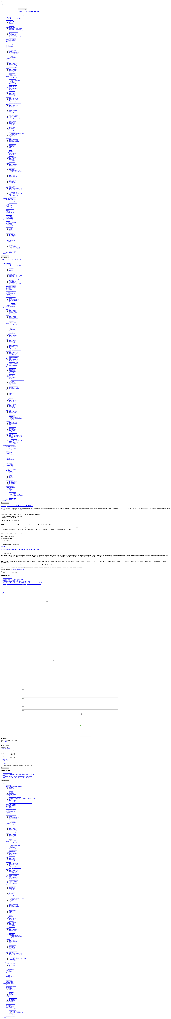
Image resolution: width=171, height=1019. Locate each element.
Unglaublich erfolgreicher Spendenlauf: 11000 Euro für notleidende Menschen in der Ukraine (23, 582)
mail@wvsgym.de (7, 741)
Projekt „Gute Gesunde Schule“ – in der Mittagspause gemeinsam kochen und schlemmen (22, 584)
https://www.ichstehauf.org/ (19, 569)
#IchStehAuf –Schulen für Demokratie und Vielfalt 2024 (20, 549)
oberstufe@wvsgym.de (5, 748)
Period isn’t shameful (7, 578)
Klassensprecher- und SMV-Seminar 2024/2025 (13, 579)
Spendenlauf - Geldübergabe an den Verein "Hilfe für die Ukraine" (17, 581)
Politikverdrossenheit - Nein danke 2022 (11, 580)
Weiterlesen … (4, 546)
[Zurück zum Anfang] (1, 1)
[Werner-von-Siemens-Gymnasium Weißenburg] (29, 11)
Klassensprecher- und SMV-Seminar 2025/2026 (17, 506)
